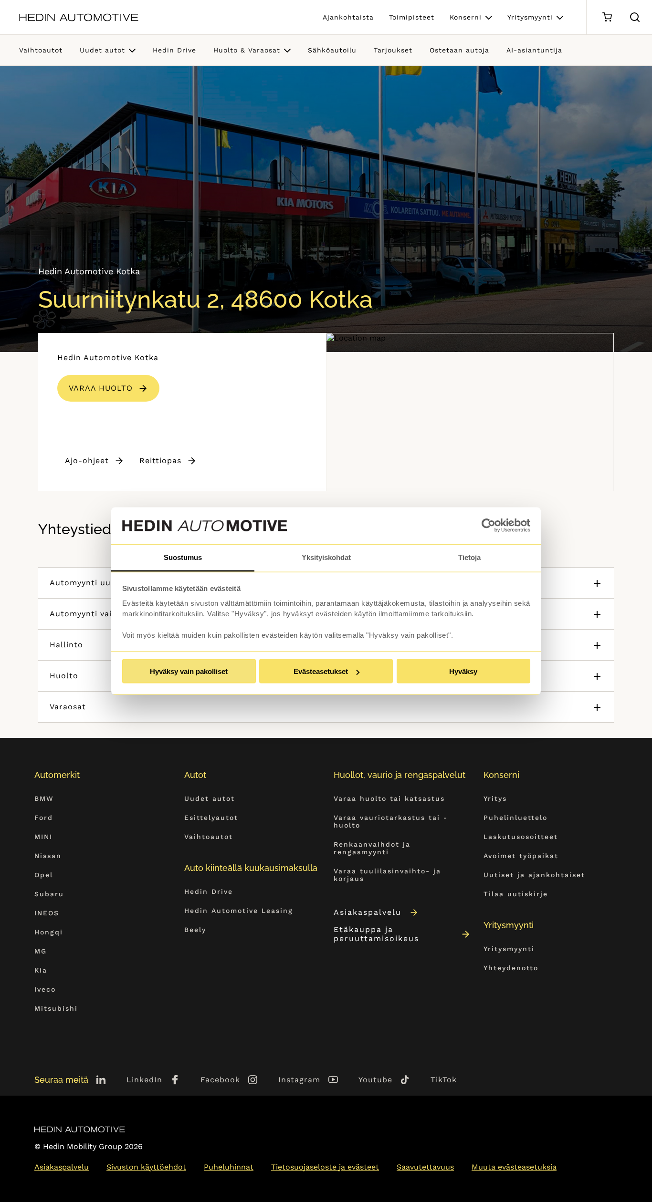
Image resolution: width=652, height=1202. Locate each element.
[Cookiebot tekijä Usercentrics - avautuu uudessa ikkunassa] (488, 525)
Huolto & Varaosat (246, 50)
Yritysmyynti (530, 17)
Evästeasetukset (321, 671)
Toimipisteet (411, 17)
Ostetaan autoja (459, 50)
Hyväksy (463, 671)
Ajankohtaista (348, 17)
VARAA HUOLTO (101, 388)
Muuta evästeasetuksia (514, 1166)
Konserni (466, 17)
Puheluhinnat (228, 1166)
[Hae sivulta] (634, 17)
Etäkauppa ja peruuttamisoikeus (376, 934)
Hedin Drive (174, 50)
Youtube (375, 1079)
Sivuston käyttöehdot (146, 1166)
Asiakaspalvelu (367, 912)
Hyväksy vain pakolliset (189, 671)
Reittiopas (160, 460)
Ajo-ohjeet (87, 460)
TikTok (444, 1079)
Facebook (220, 1079)
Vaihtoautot (41, 50)
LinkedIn (144, 1079)
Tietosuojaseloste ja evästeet (325, 1166)
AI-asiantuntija (534, 50)
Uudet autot (102, 50)
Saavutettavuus (425, 1166)
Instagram (299, 1079)
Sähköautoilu (332, 50)
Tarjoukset (393, 50)
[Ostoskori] (607, 17)
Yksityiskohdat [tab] (326, 557)
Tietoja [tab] (469, 557)
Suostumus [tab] (183, 557)
